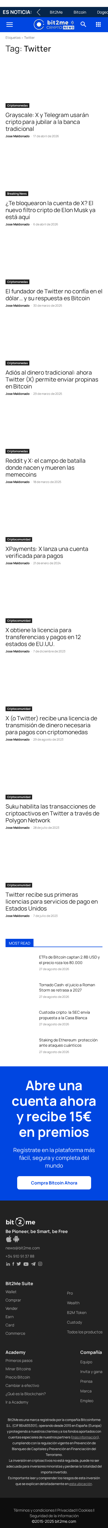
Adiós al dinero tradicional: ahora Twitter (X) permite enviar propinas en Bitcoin (52, 379)
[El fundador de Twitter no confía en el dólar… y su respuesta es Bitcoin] (54, 260)
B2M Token (76, 1312)
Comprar (13, 1300)
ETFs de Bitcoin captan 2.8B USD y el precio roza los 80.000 (69, 959)
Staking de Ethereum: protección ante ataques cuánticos (68, 1042)
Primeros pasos (19, 1360)
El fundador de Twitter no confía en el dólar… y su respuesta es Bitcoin (54, 294)
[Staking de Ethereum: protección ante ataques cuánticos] (20, 1047)
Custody (74, 1322)
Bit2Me (56, 12)
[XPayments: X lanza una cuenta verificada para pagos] (54, 517)
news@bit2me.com (23, 1247)
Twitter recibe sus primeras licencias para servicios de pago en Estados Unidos (52, 901)
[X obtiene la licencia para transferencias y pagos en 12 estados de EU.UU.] (54, 598)
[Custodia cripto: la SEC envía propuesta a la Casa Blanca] (20, 1020)
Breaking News (17, 193)
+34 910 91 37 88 (20, 1256)
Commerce (15, 1333)
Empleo (86, 1400)
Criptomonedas (17, 105)
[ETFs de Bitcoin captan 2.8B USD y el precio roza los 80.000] (20, 964)
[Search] (83, 24)
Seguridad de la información (54, 1515)
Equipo (86, 1361)
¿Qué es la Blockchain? (26, 1393)
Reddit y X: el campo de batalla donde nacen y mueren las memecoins (46, 467)
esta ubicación (80, 1483)
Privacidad (66, 1510)
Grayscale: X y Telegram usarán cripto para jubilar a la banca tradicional (47, 122)
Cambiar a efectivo (22, 1385)
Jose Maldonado (18, 136)
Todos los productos (84, 1331)
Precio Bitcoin (18, 1377)
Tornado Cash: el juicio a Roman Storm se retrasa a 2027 (67, 987)
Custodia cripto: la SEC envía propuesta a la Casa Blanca (64, 1015)
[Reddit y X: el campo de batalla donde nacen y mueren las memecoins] (54, 429)
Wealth (73, 1302)
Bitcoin (80, 12)
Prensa (86, 1381)
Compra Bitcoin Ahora (54, 1183)
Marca (86, 1391)
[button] (9, 24)
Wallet (11, 1291)
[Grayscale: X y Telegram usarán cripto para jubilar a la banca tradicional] (54, 83)
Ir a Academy (17, 1402)
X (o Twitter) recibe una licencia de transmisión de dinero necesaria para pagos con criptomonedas (51, 725)
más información (84, 1437)
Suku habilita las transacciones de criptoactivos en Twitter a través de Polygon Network (52, 813)
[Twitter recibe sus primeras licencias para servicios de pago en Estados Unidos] (54, 863)
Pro (70, 1293)
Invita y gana (91, 1371)
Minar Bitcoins (18, 1368)
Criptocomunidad (18, 539)
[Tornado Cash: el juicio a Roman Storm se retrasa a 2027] (20, 992)
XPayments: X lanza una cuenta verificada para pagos (47, 552)
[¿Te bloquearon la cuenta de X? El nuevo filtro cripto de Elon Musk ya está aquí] (54, 172)
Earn (10, 1316)
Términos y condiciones (34, 1510)
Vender (12, 1308)
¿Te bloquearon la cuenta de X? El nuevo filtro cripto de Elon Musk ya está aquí (51, 210)
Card (10, 1325)
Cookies (85, 1510)
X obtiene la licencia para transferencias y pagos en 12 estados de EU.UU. (43, 637)
